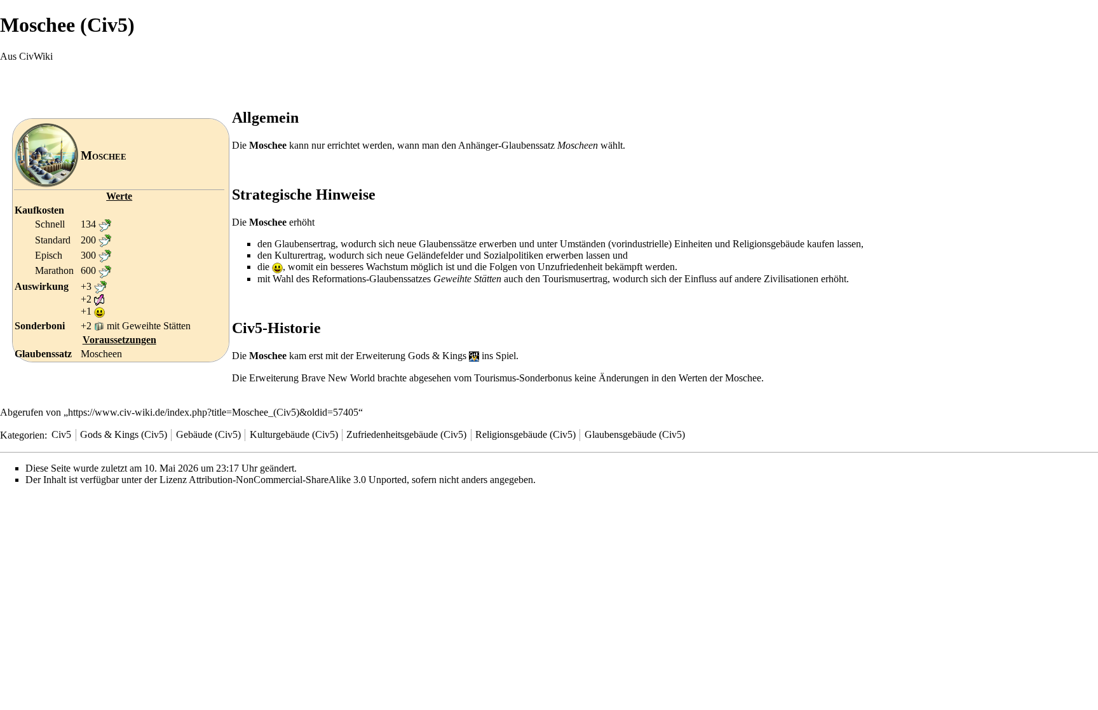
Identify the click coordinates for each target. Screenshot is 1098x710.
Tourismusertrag (575, 278)
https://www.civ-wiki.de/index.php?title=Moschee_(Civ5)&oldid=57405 (213, 412)
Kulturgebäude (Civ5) (294, 434)
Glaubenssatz (43, 353)
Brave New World (338, 377)
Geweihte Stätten (156, 325)
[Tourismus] (99, 325)
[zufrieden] (99, 311)
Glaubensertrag (305, 243)
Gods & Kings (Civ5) (123, 434)
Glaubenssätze (448, 243)
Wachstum (387, 266)
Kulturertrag (298, 255)
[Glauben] (104, 224)
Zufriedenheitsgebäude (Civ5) (406, 434)
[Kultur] (99, 299)
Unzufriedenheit (570, 266)
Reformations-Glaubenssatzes (371, 278)
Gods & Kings (437, 355)
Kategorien (22, 434)
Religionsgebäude (768, 243)
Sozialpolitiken (513, 255)
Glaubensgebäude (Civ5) (635, 434)
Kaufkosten (39, 210)
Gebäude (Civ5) (208, 434)
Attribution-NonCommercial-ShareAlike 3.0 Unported (298, 479)
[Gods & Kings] (474, 355)
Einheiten (693, 243)
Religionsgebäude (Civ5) (525, 434)
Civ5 (61, 434)
